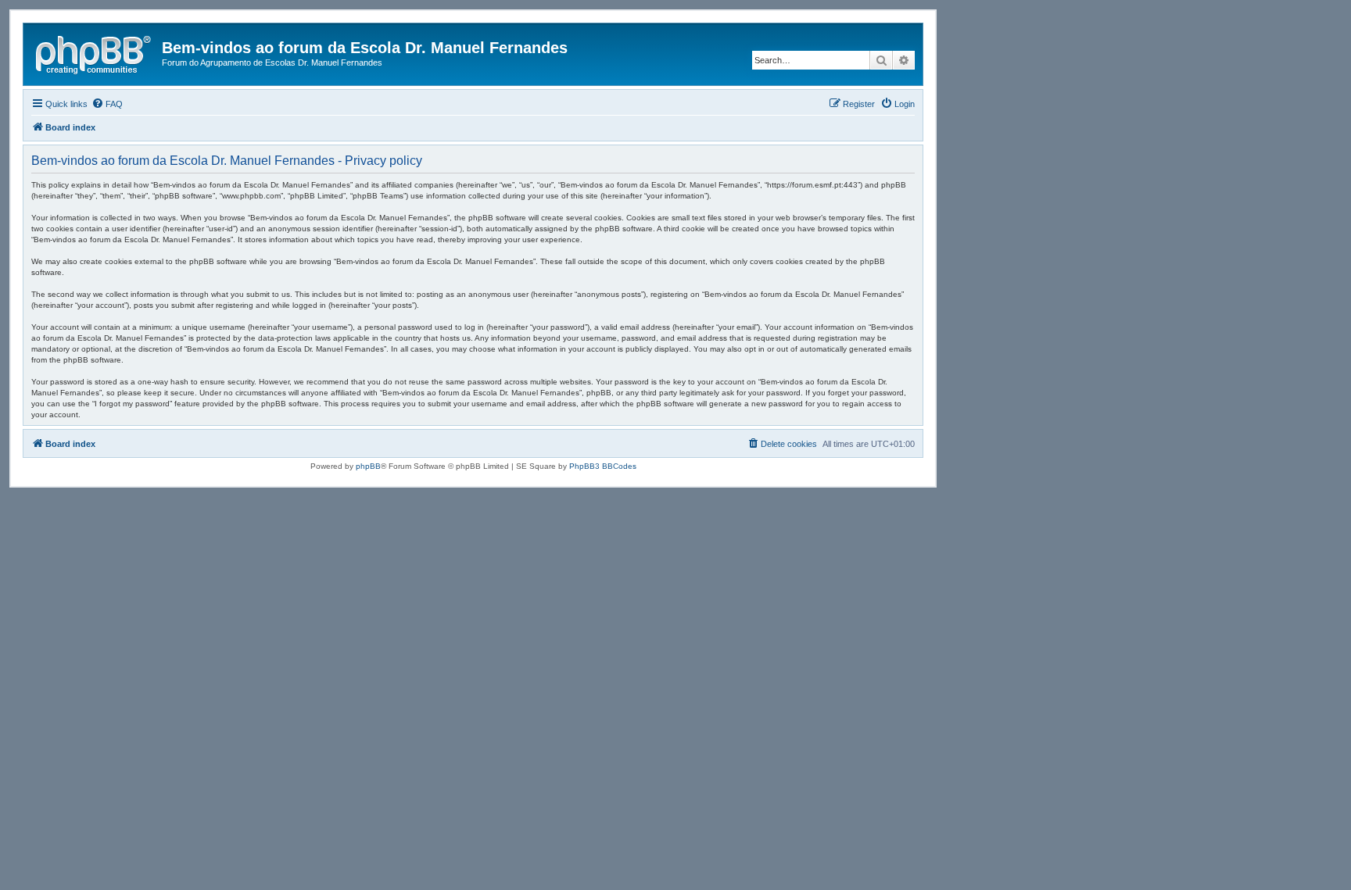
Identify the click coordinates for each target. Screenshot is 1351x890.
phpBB (368, 466)
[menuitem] (107, 104)
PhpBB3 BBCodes (602, 466)
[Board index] (94, 52)
